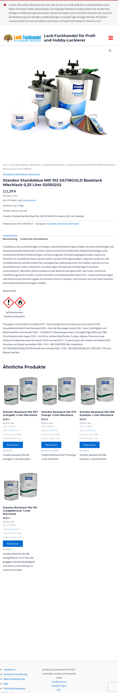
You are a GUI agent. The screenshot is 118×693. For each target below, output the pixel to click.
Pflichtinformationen (14, 688)
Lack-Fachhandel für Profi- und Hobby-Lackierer (70, 37)
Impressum (9, 669)
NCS (59, 689)
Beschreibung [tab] (10, 239)
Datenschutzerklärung (15, 674)
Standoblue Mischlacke (53, 164)
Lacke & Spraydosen (19, 164)
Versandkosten (29, 200)
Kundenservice (59, 681)
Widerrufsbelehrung (14, 679)
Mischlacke (35, 164)
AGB (6, 683)
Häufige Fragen (59, 685)
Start (5, 164)
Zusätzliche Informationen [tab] (34, 239)
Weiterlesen (13, 444)
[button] (110, 50)
